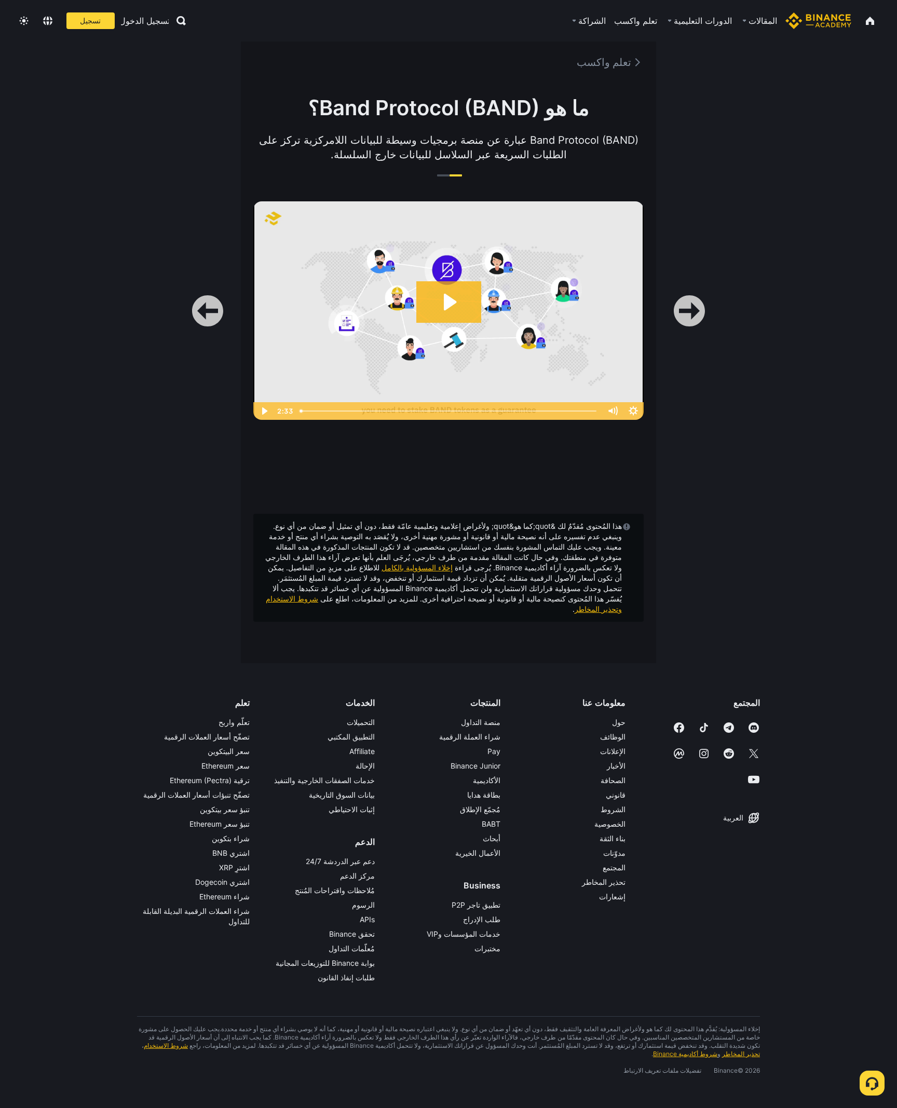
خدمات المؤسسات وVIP (463, 933)
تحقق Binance (352, 933)
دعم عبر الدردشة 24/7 (340, 861)
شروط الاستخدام (292, 598)
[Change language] (47, 20)
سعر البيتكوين (229, 751)
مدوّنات (614, 853)
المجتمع (614, 867)
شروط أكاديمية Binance (685, 1054)
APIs (367, 919)
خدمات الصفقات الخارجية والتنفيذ (324, 780)
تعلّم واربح (234, 722)
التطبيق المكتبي (351, 736)
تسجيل (90, 20)
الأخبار (616, 765)
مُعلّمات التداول (352, 948)
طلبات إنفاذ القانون (346, 977)
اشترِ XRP (234, 867)
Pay (493, 751)
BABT (491, 823)
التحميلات (361, 722)
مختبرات (487, 948)
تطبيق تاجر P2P (476, 904)
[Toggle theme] (23, 20)
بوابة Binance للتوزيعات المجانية (325, 963)
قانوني (616, 794)
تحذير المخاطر (604, 882)
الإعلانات (613, 751)
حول (619, 722)
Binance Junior (475, 765)
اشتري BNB (231, 853)
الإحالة (365, 765)
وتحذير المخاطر (598, 609)
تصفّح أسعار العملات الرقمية (207, 736)
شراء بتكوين (231, 838)
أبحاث (491, 838)
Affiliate (362, 751)
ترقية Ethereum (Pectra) (210, 780)
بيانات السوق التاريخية (342, 794)
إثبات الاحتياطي (352, 809)
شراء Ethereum (224, 896)
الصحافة (613, 780)
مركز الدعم (357, 875)
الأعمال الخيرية (477, 853)
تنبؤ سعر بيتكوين (225, 809)
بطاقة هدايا (483, 794)
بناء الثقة (613, 838)
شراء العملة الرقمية (469, 736)
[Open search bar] (178, 20)
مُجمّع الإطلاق (480, 809)
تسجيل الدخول (145, 21)
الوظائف (613, 736)
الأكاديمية (486, 780)
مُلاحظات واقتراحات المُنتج (335, 890)
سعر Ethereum (225, 765)
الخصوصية (610, 823)
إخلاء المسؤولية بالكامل (417, 567)
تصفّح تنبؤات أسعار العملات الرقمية (196, 794)
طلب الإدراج (481, 919)
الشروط (613, 809)
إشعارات (612, 896)
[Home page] (818, 20)
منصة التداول (480, 722)
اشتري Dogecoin (222, 882)
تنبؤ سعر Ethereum (219, 823)
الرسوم (363, 904)
